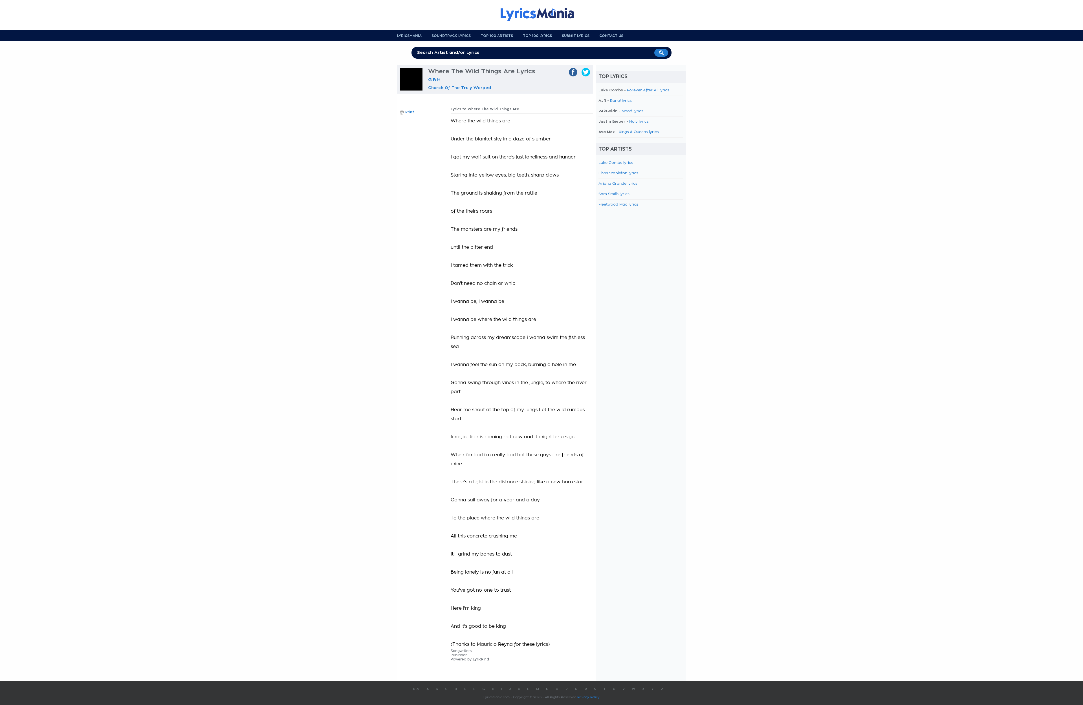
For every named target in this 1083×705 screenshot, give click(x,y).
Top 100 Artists (497, 36)
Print (409, 112)
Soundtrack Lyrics (451, 36)
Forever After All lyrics (648, 90)
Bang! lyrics (621, 101)
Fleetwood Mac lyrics (618, 204)
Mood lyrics (632, 111)
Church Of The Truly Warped (459, 88)
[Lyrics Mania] (541, 14)
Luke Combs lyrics (615, 163)
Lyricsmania (409, 36)
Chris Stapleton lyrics (618, 173)
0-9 (416, 689)
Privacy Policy (588, 697)
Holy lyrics (639, 122)
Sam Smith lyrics (613, 194)
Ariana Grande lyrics (617, 184)
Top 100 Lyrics (537, 36)
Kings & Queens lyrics (639, 132)
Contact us (611, 36)
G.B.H (434, 80)
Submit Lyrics (575, 36)
